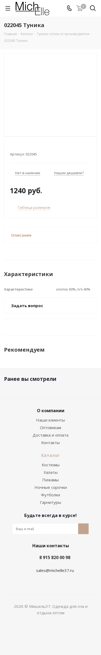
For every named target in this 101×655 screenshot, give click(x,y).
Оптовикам (50, 427)
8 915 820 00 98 (54, 557)
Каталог (50, 455)
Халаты (51, 472)
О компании (50, 411)
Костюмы (51, 464)
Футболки (50, 494)
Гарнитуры (50, 502)
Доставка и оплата (50, 435)
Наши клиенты (50, 420)
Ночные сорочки (50, 487)
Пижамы (50, 479)
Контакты (50, 442)
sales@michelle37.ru (55, 570)
